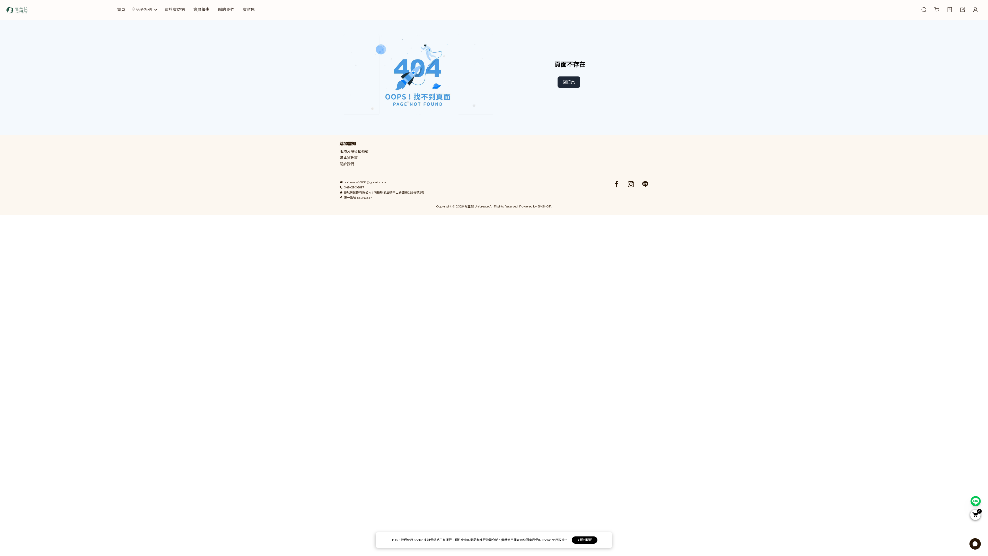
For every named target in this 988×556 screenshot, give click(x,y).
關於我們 (347, 164)
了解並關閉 (584, 540)
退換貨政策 (349, 157)
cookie (419, 540)
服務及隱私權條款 (354, 151)
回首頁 (569, 82)
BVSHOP (544, 206)
